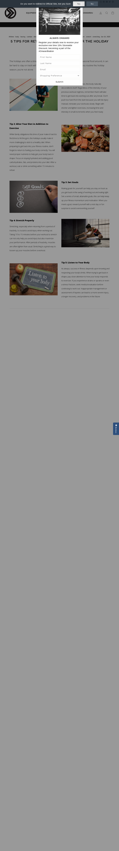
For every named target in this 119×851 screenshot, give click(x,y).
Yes (78, 4)
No (92, 4)
